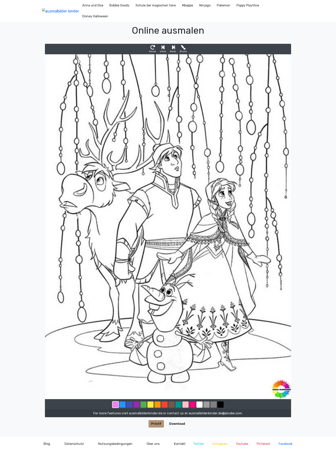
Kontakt (180, 444)
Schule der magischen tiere (156, 5)
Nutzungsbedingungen (115, 444)
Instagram (220, 444)
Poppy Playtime (247, 5)
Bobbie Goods (119, 5)
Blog (47, 444)
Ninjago (205, 5)
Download (177, 424)
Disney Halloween (95, 16)
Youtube (242, 444)
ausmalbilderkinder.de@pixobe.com (215, 413)
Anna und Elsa (92, 5)
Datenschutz (74, 444)
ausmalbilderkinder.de (145, 413)
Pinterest (263, 444)
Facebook (285, 444)
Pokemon (223, 5)
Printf (156, 424)
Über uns (153, 444)
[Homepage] (60, 11)
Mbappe (187, 5)
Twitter (198, 444)
